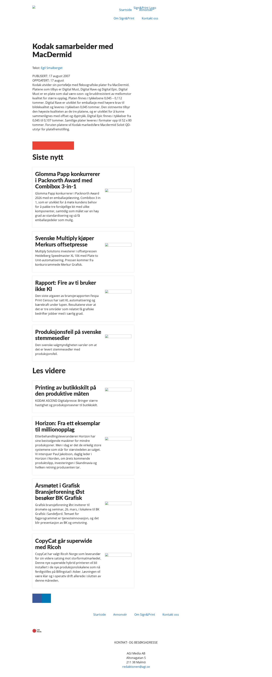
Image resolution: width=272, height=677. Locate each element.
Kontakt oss (150, 18)
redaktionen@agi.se (136, 667)
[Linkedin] (46, 598)
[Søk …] (177, 9)
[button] (36, 145)
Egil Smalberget (52, 68)
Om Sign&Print (124, 18)
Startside (125, 10)
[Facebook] (37, 598)
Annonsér (146, 10)
